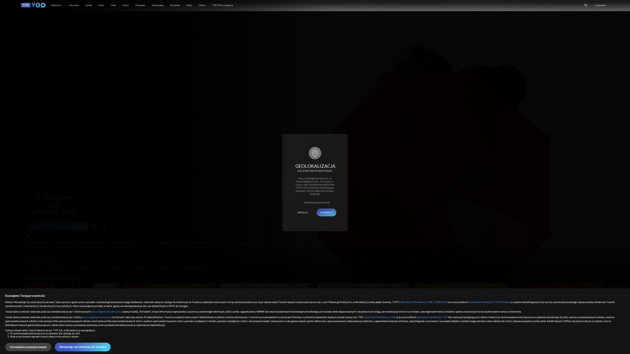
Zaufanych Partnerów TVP (432, 317)
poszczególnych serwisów (106, 311)
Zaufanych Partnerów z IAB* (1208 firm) (423, 302)
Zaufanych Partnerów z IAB (380, 317)
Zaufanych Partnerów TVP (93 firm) (489, 302)
